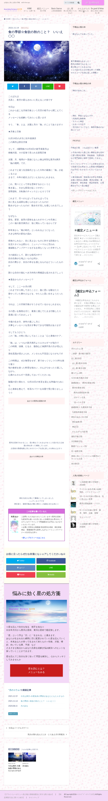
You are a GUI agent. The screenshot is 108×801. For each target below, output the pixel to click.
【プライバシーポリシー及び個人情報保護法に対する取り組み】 (29, 794)
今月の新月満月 (79, 378)
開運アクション (79, 446)
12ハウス (79, 402)
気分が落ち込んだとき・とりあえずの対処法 (46, 734)
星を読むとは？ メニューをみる (36, 670)
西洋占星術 (78, 388)
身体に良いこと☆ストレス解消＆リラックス (86, 457)
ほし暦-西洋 (79, 363)
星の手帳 (43, 9)
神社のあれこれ (84, 9)
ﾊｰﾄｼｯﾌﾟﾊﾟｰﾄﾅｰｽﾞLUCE (86, 794)
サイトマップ (85, 517)
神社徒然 (77, 422)
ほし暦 (76, 358)
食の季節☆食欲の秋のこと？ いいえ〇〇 (38, 701)
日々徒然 (76, 451)
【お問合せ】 (94, 2)
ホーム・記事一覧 (29, 9)
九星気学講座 (79, 412)
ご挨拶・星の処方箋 (80, 353)
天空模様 (76, 441)
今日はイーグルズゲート (19, 728)
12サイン (79, 397)
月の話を (24, 706)
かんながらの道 (80, 431)
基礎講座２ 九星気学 (81, 407)
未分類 (75, 463)
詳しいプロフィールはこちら (34, 538)
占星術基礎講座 (56, 9)
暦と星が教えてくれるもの (70, 10)
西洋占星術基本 (81, 392)
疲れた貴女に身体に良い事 (97, 10)
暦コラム (76, 373)
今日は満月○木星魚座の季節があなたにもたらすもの (42, 696)
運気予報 (76, 436)
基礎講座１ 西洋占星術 (83, 383)
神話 (75, 427)
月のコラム (14, 690)
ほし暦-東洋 (79, 368)
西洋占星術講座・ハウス (90, 503)
